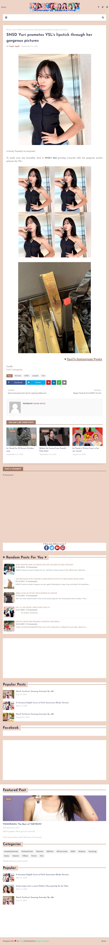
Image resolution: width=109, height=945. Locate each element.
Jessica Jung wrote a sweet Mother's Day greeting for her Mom (42, 886)
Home (8, 30)
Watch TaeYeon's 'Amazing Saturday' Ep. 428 (35, 714)
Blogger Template (42, 941)
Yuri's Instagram (14, 369)
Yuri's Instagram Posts (84, 359)
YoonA (33, 856)
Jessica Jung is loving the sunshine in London (36, 593)
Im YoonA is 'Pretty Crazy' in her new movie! (85, 449)
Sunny (6, 856)
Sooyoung (92, 851)
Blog (21, 941)
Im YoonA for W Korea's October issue (20, 449)
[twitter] (102, 7)
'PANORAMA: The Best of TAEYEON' (22, 824)
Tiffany (25, 856)
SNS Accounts (62, 851)
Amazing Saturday (11, 851)
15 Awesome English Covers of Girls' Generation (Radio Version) (42, 703)
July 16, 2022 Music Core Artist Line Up (33, 607)
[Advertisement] (54, 658)
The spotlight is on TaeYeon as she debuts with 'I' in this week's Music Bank (50, 579)
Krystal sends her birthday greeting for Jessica (38, 622)
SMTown (50, 851)
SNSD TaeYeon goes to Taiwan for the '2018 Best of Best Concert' (44, 565)
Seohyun (82, 851)
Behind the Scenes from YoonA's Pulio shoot (52, 449)
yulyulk (35, 376)
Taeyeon (15, 856)
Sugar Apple (14, 46)
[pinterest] (107, 7)
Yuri (14, 30)
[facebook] (98, 7)
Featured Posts (27, 851)
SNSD (27, 376)
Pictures (18, 376)
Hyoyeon (39, 851)
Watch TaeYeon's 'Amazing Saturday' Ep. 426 (35, 691)
